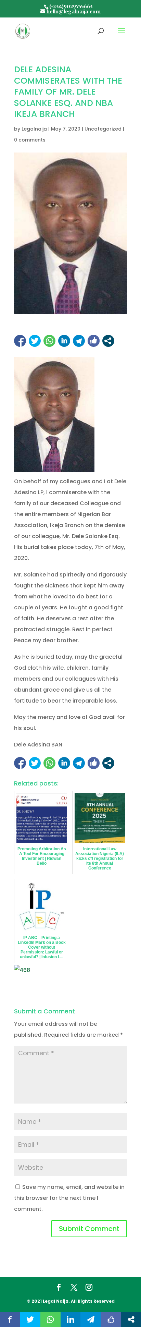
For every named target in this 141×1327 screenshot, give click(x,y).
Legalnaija (34, 128)
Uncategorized (103, 128)
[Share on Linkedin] (64, 341)
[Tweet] (35, 341)
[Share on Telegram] (79, 341)
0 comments (30, 139)
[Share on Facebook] (20, 341)
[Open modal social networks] (108, 341)
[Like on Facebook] (94, 341)
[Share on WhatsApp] (49, 341)
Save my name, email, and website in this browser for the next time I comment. (69, 1198)
